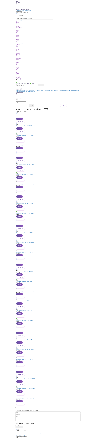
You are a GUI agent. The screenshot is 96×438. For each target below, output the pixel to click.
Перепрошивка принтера (20, 65)
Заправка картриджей (20, 43)
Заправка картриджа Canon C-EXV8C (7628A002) (25, 369)
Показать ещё (19, 406)
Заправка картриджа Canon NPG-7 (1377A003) (24, 252)
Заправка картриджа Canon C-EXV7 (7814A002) (25, 398)
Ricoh (17, 36)
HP (17, 21)
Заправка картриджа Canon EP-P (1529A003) (24, 154)
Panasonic (18, 32)
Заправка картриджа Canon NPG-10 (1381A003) (25, 135)
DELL (17, 25)
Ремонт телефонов (44, 90)
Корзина (32, 83)
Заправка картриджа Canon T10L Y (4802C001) (25, 213)
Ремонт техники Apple (52, 90)
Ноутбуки (18, 77)
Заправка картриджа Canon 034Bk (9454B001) (24, 281)
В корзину (19, 118)
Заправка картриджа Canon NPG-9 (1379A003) (24, 339)
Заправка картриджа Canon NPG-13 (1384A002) (25, 291)
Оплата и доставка (19, 93)
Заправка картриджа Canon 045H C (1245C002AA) (25, 388)
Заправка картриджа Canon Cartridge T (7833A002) (25, 378)
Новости (17, 4)
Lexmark (18, 30)
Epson (17, 26)
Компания (18, 2)
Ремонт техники (19, 89)
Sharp (17, 39)
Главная (18, 95)
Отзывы (17, 5)
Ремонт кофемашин (66, 90)
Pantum (17, 34)
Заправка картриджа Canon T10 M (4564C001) (24, 232)
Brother (17, 22)
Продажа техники (19, 74)
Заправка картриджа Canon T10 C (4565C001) (24, 271)
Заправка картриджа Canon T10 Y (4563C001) (24, 193)
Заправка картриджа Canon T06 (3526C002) (24, 310)
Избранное (28, 83)
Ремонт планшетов (59, 90)
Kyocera (18, 29)
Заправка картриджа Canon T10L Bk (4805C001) (25, 330)
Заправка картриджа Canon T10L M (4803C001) (25, 174)
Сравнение (22, 83)
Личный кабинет (18, 82)
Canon (17, 23)
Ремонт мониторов (23, 91)
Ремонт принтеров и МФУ (21, 90)
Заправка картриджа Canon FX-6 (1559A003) (24, 223)
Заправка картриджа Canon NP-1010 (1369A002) (25, 349)
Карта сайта (60, 433)
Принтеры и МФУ (19, 76)
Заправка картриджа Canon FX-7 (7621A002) (24, 115)
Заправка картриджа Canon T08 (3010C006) (24, 261)
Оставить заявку (19, 426)
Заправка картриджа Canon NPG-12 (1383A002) (25, 145)
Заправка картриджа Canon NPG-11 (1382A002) (25, 184)
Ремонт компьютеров (30, 90)
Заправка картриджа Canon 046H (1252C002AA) (25, 164)
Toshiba (18, 40)
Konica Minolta (19, 27)
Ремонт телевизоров (31, 91)
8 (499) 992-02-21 (19, 9)
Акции (17, 1)
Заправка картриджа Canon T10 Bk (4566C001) (25, 320)
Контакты (18, 8)
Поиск (41, 85)
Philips (17, 35)
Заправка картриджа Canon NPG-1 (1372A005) (24, 359)
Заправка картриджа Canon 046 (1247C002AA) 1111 (25, 125)
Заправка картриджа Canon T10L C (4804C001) (25, 242)
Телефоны (18, 78)
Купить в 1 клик (20, 121)
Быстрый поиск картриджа (19, 80)
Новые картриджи (19, 20)
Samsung (18, 38)
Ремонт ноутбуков (37, 90)
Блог (17, 3)
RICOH (17, 71)
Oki (17, 31)
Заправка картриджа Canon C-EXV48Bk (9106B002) (25, 300)
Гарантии (18, 7)
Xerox (17, 41)
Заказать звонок (26, 9)
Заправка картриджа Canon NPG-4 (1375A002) (24, 203)
